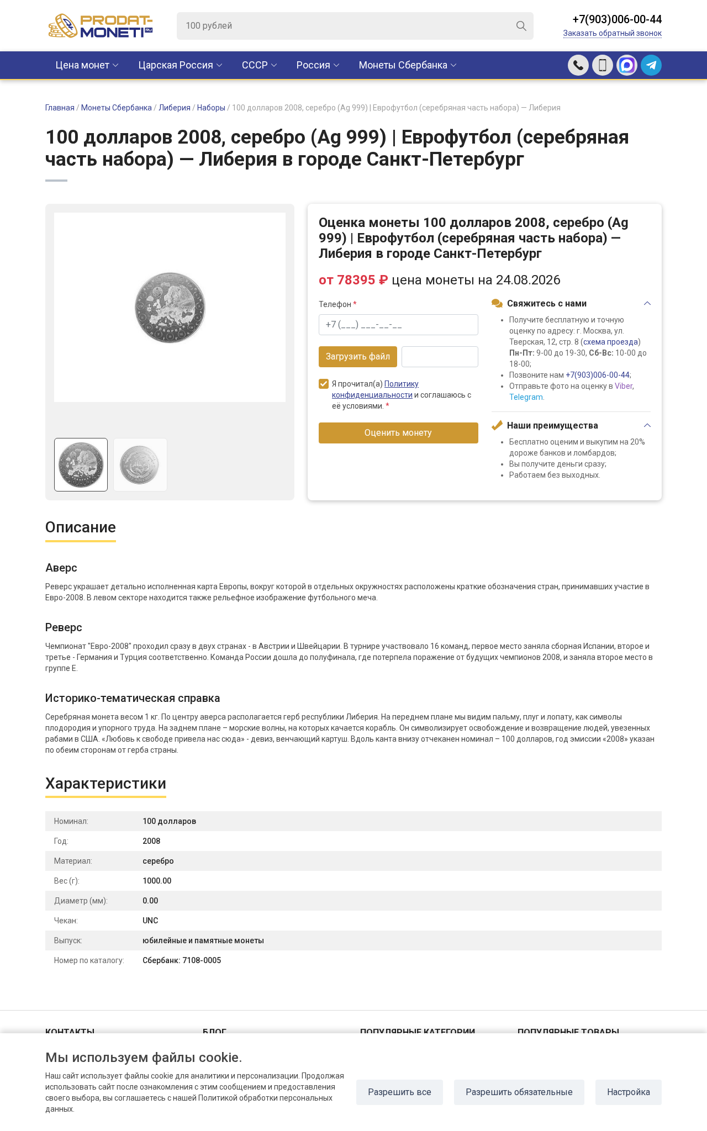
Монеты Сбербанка (403, 65)
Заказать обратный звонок (612, 33)
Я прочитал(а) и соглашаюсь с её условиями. (401, 394)
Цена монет (82, 65)
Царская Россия (175, 65)
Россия (313, 65)
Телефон (338, 304)
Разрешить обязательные (519, 1092)
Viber (623, 386)
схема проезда (610, 341)
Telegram (526, 397)
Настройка (628, 1092)
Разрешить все (399, 1092)
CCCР (255, 65)
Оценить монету (398, 432)
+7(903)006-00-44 (617, 19)
